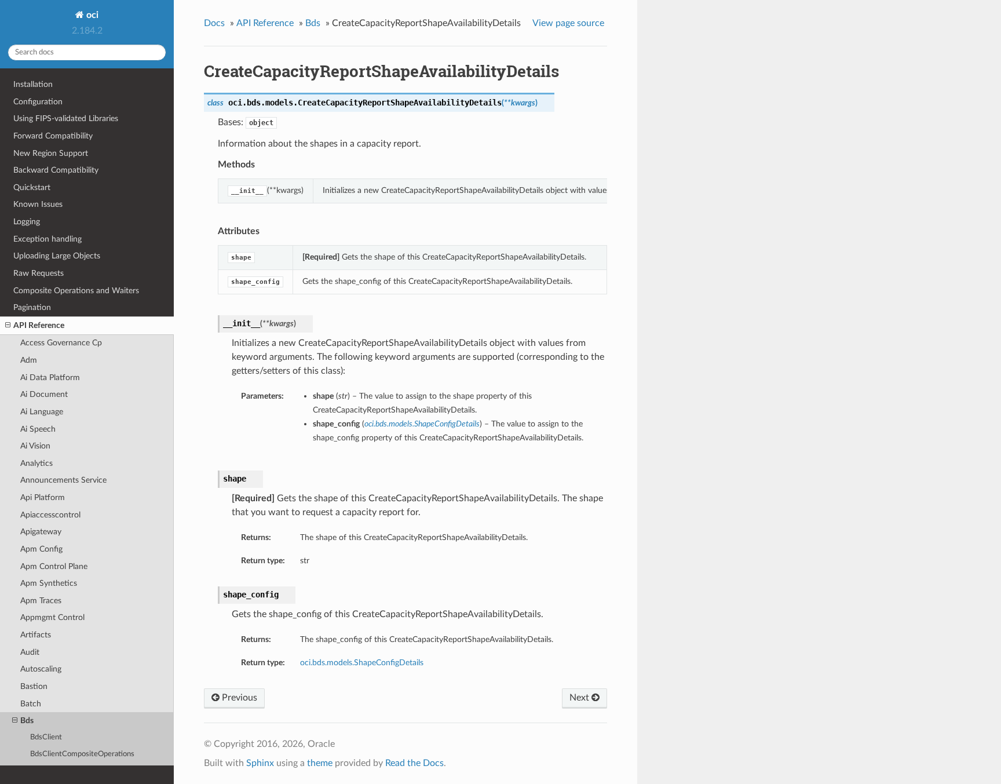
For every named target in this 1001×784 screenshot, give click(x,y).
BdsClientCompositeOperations (82, 754)
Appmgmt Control (52, 617)
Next (580, 697)
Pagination (32, 307)
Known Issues (38, 204)
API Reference (38, 325)
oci (91, 15)
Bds (27, 720)
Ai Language (41, 411)
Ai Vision (35, 446)
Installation (33, 84)
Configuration (38, 101)
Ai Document (44, 394)
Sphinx (260, 763)
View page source (568, 23)
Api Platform (42, 497)
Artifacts (35, 634)
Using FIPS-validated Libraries (65, 118)
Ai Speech (38, 429)
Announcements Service (63, 480)
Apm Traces (40, 600)
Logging (26, 221)
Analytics (36, 463)
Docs (214, 23)
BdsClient (46, 737)
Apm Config (41, 549)
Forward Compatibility (53, 136)
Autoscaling (40, 669)
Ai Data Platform (50, 377)
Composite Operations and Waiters (76, 290)
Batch (30, 703)
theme (320, 763)
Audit (29, 652)
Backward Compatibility (55, 170)
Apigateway (40, 531)
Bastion (34, 686)
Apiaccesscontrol (50, 514)
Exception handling (47, 239)
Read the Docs (414, 763)
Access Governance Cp (61, 342)
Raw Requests (38, 273)
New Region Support (50, 153)
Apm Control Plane (53, 566)
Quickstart (31, 187)
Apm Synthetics (48, 583)
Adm (28, 360)
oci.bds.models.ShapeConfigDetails (361, 662)
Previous (238, 697)
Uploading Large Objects (56, 255)
